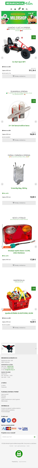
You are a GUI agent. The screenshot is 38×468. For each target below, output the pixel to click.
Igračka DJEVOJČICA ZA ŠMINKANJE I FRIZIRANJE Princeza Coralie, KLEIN (19, 314)
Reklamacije (4, 401)
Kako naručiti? (4, 394)
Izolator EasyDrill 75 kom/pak (19, 188)
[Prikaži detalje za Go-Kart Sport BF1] (19, 47)
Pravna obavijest (5, 411)
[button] (2, 57)
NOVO (6, 247)
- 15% (33, 37)
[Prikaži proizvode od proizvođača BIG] (8, 349)
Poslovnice (3, 387)
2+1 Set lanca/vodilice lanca (19, 126)
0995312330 (10, 368)
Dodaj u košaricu (20, 76)
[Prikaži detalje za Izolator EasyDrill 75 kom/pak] (19, 173)
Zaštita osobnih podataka (7, 410)
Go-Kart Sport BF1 (19, 62)
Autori (28, 446)
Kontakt (11, 446)
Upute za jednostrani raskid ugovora (10, 399)
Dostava (3, 397)
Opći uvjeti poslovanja (20, 446)
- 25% (33, 289)
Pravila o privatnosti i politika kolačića (11, 408)
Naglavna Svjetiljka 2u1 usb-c (19, 251)
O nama (3, 385)
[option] (19, 58)
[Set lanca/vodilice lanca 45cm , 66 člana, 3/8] (19, 111)
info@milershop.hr (10, 369)
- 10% (33, 101)
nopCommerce (22, 461)
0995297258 (10, 366)
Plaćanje (3, 396)
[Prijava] (35, 437)
